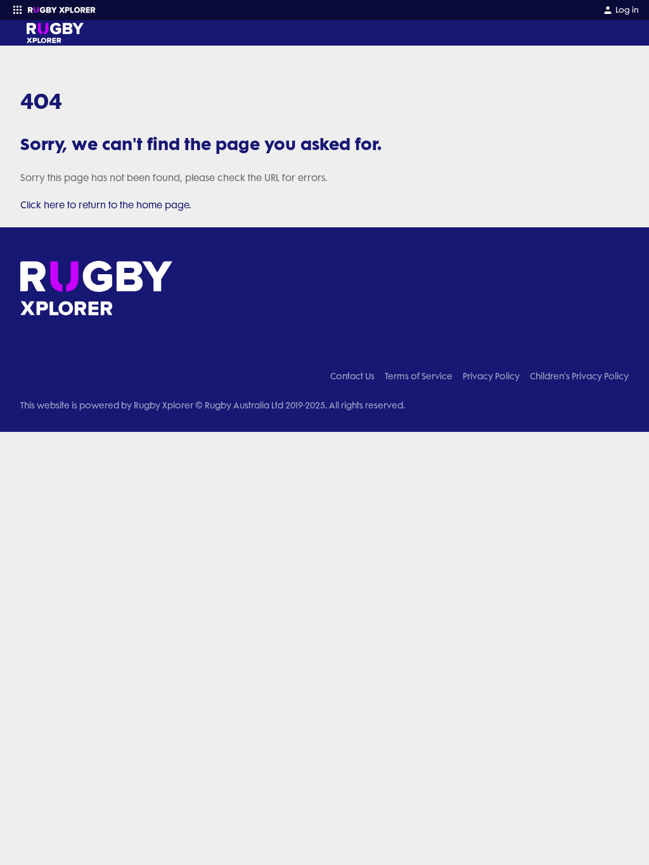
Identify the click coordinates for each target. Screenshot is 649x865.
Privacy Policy (491, 376)
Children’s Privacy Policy (579, 376)
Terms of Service (419, 376)
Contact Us (352, 376)
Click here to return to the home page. (105, 205)
